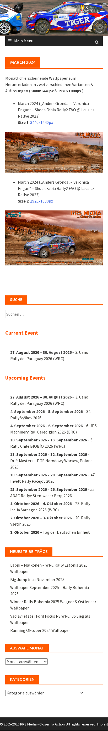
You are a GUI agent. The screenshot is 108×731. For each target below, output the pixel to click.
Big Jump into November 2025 (37, 579)
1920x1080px (41, 201)
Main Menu (23, 40)
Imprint (102, 724)
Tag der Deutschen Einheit (66, 532)
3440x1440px (41, 122)
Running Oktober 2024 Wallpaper (40, 630)
